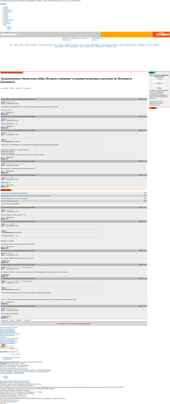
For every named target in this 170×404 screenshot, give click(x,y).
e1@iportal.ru (11, 363)
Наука (88, 45)
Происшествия (58, 46)
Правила (18, 88)
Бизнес (16, 45)
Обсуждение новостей (15, 72)
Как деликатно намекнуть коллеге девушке (14, 193)
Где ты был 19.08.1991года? (9, 201)
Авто (11, 45)
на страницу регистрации (157, 92)
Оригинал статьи (6, 110)
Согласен (3, 4)
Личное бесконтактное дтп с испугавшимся (14, 198)
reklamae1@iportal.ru (26, 362)
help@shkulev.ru (26, 382)
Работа (66, 46)
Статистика (26, 88)
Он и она (149, 45)
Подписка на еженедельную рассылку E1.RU (13, 368)
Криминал (68, 45)
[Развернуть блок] (150, 108)
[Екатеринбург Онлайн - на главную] (100, 43)
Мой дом (82, 45)
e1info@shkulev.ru (47, 398)
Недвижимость (95, 45)
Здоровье (60, 45)
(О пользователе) (27, 267)
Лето (114, 46)
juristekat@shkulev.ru (59, 398)
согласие (64, 1)
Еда (55, 45)
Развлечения (73, 46)
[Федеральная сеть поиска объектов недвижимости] (18, 354)
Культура (75, 45)
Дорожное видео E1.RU (45, 45)
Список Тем (4, 88)
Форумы (4, 72)
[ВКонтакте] (2, 114)
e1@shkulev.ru (23, 397)
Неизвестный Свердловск (109, 45)
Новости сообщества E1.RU (127, 45)
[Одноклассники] (5, 114)
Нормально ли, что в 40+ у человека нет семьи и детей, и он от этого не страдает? (26, 195)
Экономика (108, 46)
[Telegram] (7, 114)
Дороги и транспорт (31, 45)
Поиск (12, 88)
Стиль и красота (89, 46)
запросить (153, 98)
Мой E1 (151, 72)
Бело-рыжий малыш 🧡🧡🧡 (10, 203)
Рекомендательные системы (8, 401)
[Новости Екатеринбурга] (66, 43)
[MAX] (4, 114)
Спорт (81, 46)
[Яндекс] (160, 103)
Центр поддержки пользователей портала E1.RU (14, 381)
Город (21, 45)
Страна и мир (99, 46)
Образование (141, 45)
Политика (156, 45)
